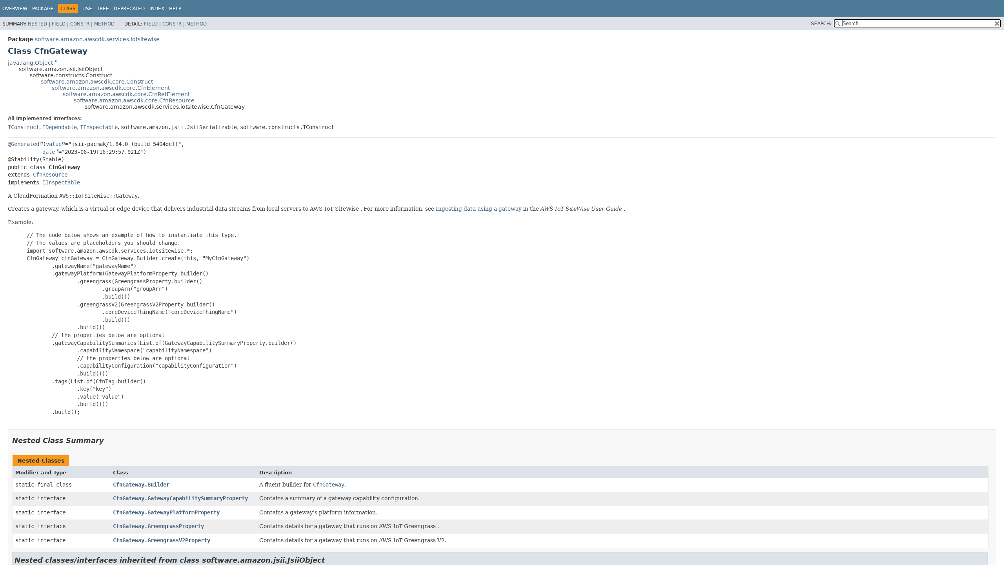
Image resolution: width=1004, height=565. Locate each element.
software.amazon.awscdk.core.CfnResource (134, 100)
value (54, 144)
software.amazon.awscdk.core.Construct (97, 81)
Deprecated (129, 8)
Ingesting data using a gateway (479, 209)
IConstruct (23, 127)
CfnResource (50, 174)
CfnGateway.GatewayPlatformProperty (166, 512)
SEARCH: (821, 23)
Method (104, 24)
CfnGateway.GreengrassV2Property (161, 540)
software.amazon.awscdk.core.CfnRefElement (126, 94)
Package (43, 8)
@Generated (23, 144)
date (48, 152)
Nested (37, 24)
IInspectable (99, 127)
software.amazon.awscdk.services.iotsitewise (97, 39)
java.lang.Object (30, 63)
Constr (79, 24)
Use (87, 8)
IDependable (59, 127)
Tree (103, 8)
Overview (14, 8)
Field (58, 24)
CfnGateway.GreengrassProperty (158, 526)
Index (156, 8)
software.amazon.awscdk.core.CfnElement (111, 88)
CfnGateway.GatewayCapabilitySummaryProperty (180, 498)
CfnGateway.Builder (141, 484)
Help (175, 8)
